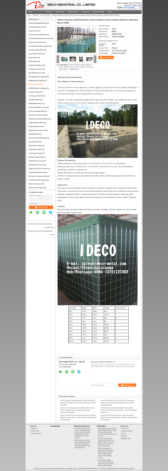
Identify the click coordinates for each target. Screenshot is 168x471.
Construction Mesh (35, 96)
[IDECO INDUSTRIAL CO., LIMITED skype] (52, 214)
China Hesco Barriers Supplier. (54, 469)
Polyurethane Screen (36, 161)
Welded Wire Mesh (35, 103)
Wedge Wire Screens (36, 165)
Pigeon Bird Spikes (35, 65)
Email (140, 5)
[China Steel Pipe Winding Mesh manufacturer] (36, 4)
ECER (132, 469)
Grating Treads (34, 92)
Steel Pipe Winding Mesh (37, 23)
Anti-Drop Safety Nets (36, 27)
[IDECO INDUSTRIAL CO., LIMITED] (140, 8)
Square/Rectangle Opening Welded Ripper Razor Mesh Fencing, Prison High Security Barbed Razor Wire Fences (107, 432)
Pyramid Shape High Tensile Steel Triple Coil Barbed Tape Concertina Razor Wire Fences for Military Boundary (106, 442)
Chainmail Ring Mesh (36, 50)
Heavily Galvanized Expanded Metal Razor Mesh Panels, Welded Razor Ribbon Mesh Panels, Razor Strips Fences (105, 452)
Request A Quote (131, 5)
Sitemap (124, 436)
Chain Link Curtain (35, 153)
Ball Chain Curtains (35, 146)
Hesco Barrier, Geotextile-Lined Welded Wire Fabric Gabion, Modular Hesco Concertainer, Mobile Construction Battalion (77, 410)
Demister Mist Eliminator (37, 138)
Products (39, 12)
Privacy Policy (38, 469)
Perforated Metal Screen (37, 107)
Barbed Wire (33, 58)
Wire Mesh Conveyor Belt (38, 176)
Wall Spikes (33, 61)
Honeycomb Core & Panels (38, 168)
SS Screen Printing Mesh (37, 35)
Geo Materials (33, 142)
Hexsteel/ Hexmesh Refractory (40, 38)
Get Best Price (74, 69)
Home (30, 12)
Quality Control (73, 12)
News (110, 12)
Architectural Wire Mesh (37, 180)
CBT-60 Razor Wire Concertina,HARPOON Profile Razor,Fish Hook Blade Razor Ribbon (106, 462)
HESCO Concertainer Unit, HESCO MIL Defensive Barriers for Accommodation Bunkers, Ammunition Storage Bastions (117, 403)
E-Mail (123, 433)
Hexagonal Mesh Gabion (37, 77)
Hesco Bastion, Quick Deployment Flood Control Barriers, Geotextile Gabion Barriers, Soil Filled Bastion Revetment (119, 410)
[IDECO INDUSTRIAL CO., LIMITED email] (32, 214)
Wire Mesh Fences (35, 73)
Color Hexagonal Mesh (37, 111)
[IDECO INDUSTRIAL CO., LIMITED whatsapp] (39, 214)
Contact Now (42, 207)
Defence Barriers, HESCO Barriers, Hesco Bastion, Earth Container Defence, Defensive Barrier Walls (76, 67)
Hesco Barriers (45, 15)
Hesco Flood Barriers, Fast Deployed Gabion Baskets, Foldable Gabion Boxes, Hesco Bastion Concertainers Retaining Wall (78, 417)
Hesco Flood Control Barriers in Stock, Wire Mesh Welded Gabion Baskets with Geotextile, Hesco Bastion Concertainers (119, 417)
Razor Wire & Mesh (35, 54)
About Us (49, 12)
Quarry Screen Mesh (36, 188)
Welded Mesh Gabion (36, 80)
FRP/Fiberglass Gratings (37, 88)
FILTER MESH (33, 134)
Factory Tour (60, 12)
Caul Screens (33, 31)
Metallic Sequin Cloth (36, 157)
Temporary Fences (35, 69)
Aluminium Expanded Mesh (38, 119)
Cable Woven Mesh (35, 149)
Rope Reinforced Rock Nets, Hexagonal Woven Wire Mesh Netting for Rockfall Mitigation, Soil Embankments (83, 444)
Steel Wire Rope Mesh (36, 172)
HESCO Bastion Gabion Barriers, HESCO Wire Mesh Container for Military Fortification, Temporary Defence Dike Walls (78, 403)
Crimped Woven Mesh (36, 123)
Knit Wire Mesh (34, 100)
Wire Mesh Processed (36, 115)
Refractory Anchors (36, 42)
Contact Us (85, 12)
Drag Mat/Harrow (35, 126)
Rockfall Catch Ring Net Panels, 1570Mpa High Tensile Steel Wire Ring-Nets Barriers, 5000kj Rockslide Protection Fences (83, 433)
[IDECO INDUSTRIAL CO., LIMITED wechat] (45, 214)
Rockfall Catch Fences (37, 130)
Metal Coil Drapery (35, 184)
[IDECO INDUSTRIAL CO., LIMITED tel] (30, 219)
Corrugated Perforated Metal (39, 46)
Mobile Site (126, 438)
